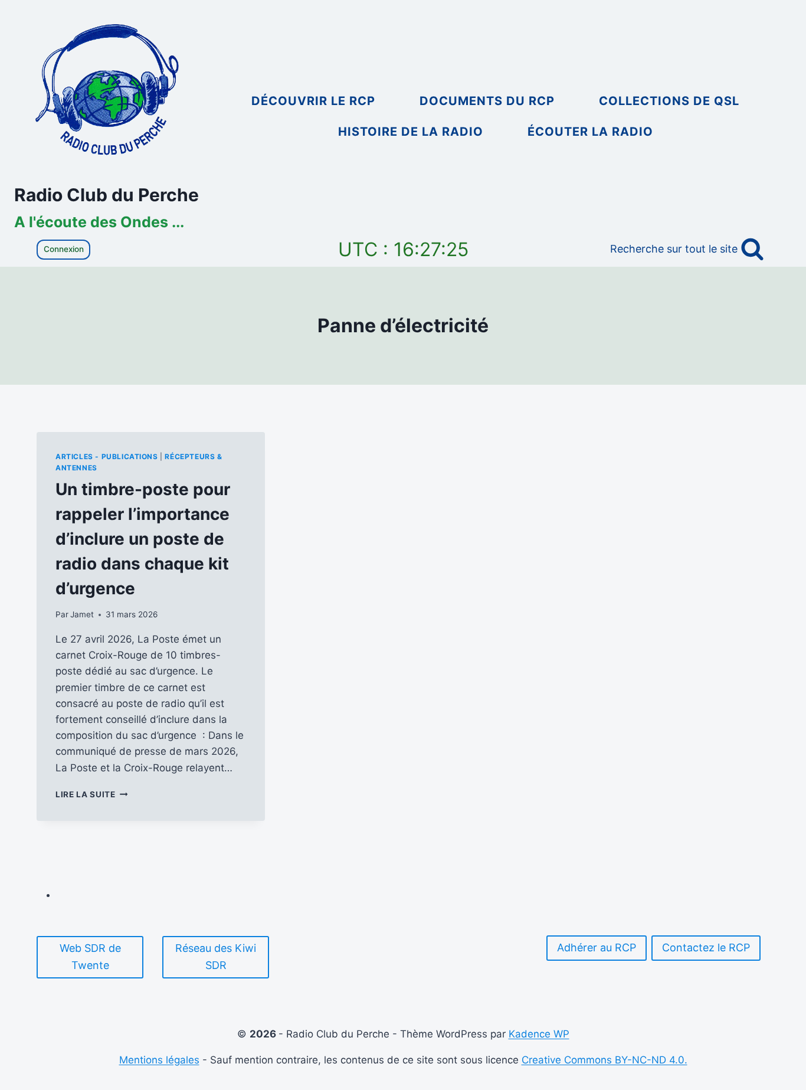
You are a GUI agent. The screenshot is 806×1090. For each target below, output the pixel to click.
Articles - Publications (106, 456)
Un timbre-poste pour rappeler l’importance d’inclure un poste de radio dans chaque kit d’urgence (142, 538)
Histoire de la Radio (410, 132)
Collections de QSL (669, 101)
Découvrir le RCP (313, 101)
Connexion (64, 249)
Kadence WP (539, 1034)
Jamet (82, 614)
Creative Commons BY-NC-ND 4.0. (604, 1060)
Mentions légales (159, 1060)
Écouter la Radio (590, 132)
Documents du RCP (487, 101)
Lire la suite (91, 794)
